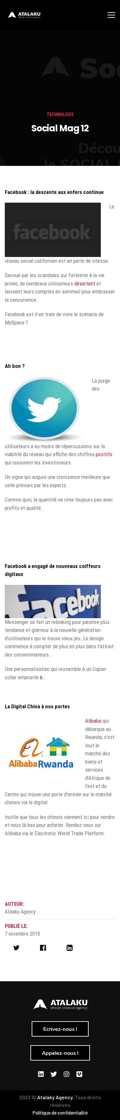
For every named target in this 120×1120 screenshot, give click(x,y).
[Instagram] (66, 1074)
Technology (60, 114)
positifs (104, 454)
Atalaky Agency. (55, 1097)
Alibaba (93, 721)
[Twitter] (54, 1074)
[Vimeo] (79, 1074)
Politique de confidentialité (60, 1113)
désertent (85, 283)
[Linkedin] (41, 1074)
